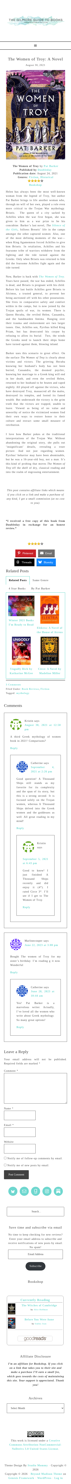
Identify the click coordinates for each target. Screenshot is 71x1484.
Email (9, 1125)
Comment (11, 1070)
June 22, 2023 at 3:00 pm (41, 945)
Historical (46, 177)
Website (9, 1141)
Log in (58, 1478)
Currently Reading (35, 1300)
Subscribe (36, 1266)
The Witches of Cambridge (39, 1305)
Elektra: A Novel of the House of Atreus (50, 630)
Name (8, 1108)
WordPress (44, 1478)
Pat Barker (51, 166)
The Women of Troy (51, 276)
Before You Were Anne (39, 1319)
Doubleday (45, 169)
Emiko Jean (41, 1324)
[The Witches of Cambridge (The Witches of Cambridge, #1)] (11, 1313)
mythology (23, 693)
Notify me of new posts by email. (28, 1165)
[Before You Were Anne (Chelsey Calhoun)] (11, 1327)
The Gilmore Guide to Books (35, 21)
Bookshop (35, 185)
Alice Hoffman (41, 1310)
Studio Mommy (38, 1465)
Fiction (33, 177)
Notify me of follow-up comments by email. (35, 1158)
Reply (14, 748)
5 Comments (13, 684)
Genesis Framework (21, 1478)
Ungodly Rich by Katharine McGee (21, 671)
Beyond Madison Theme (46, 1474)
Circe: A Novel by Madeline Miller (49, 671)
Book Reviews (30, 689)
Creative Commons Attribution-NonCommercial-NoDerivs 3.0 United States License (35, 1444)
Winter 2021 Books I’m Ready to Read (21, 622)
